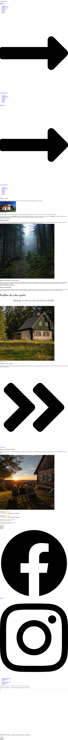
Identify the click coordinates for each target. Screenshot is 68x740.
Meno (1, 738)
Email (1, 737)
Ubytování (4, 5)
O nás (3, 11)
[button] (34, 4)
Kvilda (3, 7)
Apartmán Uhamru (5, 6)
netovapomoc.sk (27, 685)
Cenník (3, 9)
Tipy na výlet (4, 8)
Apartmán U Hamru (3, 1)
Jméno (1, 526)
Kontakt (3, 12)
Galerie (3, 10)
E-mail (1, 525)
